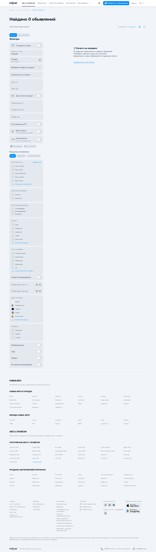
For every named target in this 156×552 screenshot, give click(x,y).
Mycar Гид (12, 512)
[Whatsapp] (105, 513)
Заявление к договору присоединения (63, 529)
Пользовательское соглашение (62, 510)
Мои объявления (38, 504)
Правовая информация (64, 523)
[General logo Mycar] (13, 3)
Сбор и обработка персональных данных (64, 519)
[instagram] (109, 505)
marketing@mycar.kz (89, 504)
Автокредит (13, 509)
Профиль (36, 501)
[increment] (40, 285)
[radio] (26, 208)
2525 (106, 548)
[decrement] (37, 285)
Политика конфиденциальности (63, 515)
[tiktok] (105, 505)
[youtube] (113, 505)
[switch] (39, 45)
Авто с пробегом (15, 504)
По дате (131, 27)
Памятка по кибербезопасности (16, 516)
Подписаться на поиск (83, 63)
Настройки (36, 509)
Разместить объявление (17, 507)
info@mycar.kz (87, 509)
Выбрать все (37, 162)
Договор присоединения (64, 526)
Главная (12, 501)
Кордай (40, 10)
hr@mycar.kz (87, 507)
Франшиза (59, 507)
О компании (60, 501)
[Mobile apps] (133, 505)
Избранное (36, 507)
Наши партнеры (61, 504)
